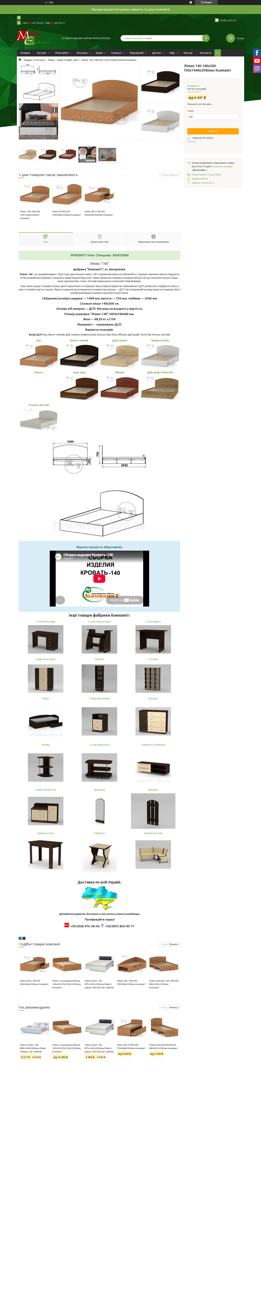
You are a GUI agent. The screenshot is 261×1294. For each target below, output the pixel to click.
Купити (213, 131)
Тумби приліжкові (99, 698)
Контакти (205, 53)
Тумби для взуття (45, 789)
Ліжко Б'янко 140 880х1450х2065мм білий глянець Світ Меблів (32, 1048)
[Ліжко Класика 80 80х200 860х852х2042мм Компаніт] (164, 1027)
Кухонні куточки (153, 833)
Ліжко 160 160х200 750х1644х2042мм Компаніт (30, 214)
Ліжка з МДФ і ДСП (68, 60)
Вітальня (82, 53)
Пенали (99, 659)
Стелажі (153, 659)
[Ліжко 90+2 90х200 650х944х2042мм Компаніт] (99, 194)
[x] (24, 938)
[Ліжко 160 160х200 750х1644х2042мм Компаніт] (35, 194)
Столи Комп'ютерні (99, 621)
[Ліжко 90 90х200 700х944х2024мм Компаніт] (67, 194)
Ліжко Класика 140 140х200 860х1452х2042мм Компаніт (163, 984)
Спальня (116, 53)
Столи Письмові (45, 621)
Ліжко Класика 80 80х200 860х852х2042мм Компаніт (163, 1046)
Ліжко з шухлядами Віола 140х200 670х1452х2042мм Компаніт (66, 984)
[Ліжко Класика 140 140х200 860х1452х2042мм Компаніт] (164, 964)
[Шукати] (206, 38)
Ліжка (51, 60)
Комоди (153, 698)
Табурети (99, 833)
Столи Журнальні (99, 744)
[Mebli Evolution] (37, 38)
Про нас (188, 53)
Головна (25, 53)
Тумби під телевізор (153, 744)
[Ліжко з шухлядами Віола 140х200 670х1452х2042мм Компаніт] (67, 964)
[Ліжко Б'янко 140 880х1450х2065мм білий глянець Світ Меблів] (35, 1027)
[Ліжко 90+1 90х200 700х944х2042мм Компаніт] (131, 964)
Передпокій (136, 53)
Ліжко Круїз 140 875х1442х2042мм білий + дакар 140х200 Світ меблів (99, 984)
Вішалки (153, 789)
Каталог (42, 53)
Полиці (46, 744)
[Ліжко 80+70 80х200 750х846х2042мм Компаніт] (131, 1027)
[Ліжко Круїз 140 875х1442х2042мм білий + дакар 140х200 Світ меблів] (99, 964)
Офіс (172, 53)
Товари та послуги (34, 60)
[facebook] (20, 938)
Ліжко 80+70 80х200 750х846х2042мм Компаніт (131, 1046)
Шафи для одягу (45, 659)
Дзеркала (99, 789)
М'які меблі (61, 53)
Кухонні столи (45, 833)
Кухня (99, 53)
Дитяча (156, 53)
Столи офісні (153, 621)
